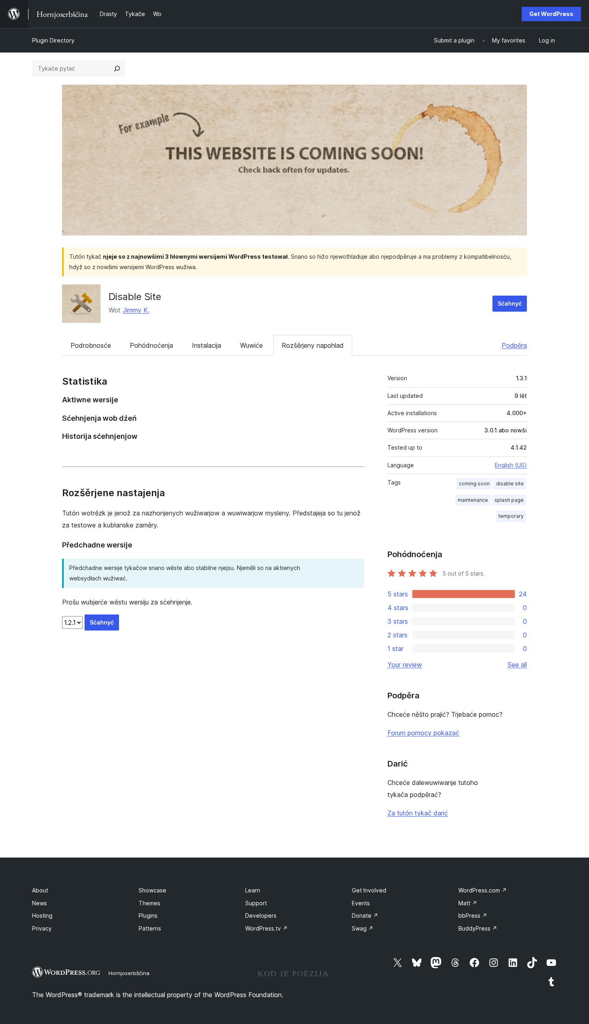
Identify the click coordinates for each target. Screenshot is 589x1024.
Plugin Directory (53, 40)
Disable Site (135, 296)
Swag (362, 928)
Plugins (148, 915)
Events (361, 903)
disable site (510, 484)
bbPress (472, 915)
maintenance (473, 500)
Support (256, 903)
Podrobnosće (91, 345)
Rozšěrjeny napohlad (313, 345)
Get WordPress (551, 13)
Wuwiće (251, 345)
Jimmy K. (136, 310)
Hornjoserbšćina (129, 973)
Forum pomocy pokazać (423, 733)
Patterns (150, 928)
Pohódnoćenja (151, 345)
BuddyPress (477, 928)
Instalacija (206, 345)
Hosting (42, 915)
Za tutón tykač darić (417, 813)
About (40, 890)
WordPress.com (482, 890)
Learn (252, 890)
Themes (149, 903)
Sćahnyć (510, 303)
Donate (365, 915)
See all (517, 665)
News (39, 903)
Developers (260, 915)
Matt (467, 903)
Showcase (152, 890)
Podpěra (514, 345)
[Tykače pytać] (117, 69)
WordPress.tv (266, 928)
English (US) (511, 465)
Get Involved (369, 890)
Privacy (42, 928)
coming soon (474, 484)
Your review (404, 665)
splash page (509, 500)
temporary (511, 516)
